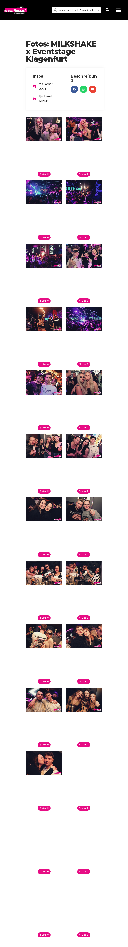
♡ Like (44, 174)
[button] (118, 10)
